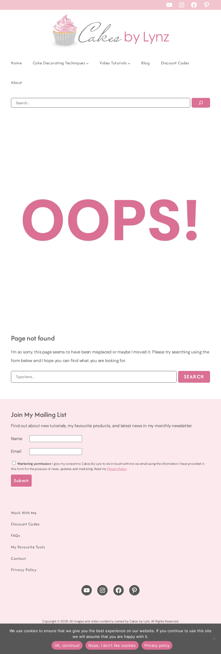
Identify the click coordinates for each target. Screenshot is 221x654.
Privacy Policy (116, 469)
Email (16, 451)
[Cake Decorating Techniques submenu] (87, 63)
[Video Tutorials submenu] (129, 63)
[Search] (201, 103)
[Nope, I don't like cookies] (214, 639)
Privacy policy (157, 645)
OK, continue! (67, 645)
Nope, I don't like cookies (112, 645)
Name (16, 439)
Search (194, 376)
